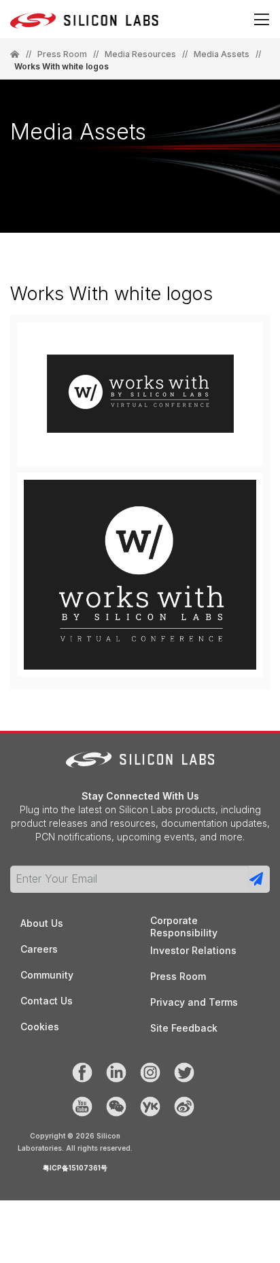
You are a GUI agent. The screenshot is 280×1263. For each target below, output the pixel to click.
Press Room (62, 54)
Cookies (39, 1026)
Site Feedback (183, 1028)
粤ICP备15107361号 (75, 1168)
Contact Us (46, 1000)
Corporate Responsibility (183, 921)
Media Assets (221, 54)
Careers (39, 949)
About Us (41, 923)
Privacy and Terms (194, 1002)
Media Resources (140, 54)
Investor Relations (193, 950)
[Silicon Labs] (15, 54)
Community (46, 975)
